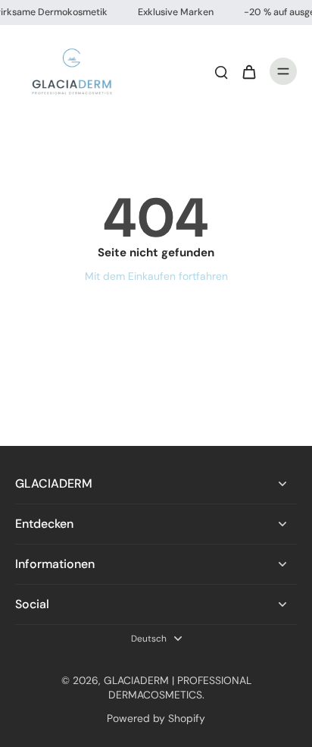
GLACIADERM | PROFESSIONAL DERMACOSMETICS (177, 687)
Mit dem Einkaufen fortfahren (156, 276)
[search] (221, 71)
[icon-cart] (248, 71)
